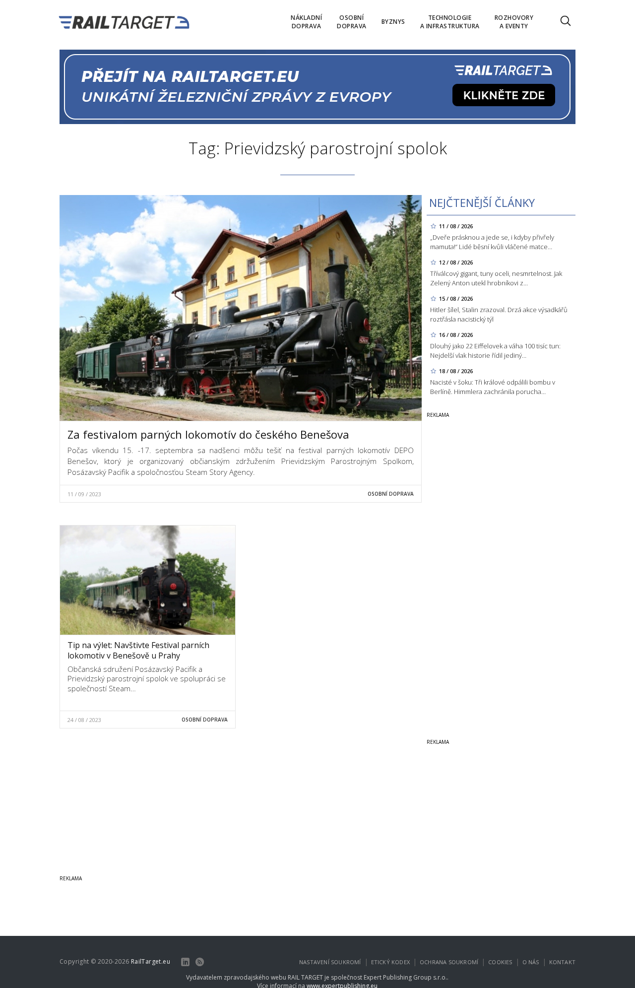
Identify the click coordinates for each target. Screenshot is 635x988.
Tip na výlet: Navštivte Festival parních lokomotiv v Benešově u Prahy (138, 650)
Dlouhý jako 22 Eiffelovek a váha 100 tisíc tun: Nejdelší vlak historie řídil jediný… (495, 350)
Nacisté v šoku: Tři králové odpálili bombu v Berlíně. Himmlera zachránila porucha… (492, 387)
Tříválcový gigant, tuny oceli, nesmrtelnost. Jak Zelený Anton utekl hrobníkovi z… (496, 278)
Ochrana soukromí (449, 962)
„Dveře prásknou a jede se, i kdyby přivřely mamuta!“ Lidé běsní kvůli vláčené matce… (492, 242)
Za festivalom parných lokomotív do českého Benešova (208, 434)
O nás (530, 962)
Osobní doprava (391, 493)
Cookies (500, 962)
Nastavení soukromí (330, 962)
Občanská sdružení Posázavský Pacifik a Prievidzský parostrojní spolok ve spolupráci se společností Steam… (146, 678)
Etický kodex (390, 962)
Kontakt (562, 962)
